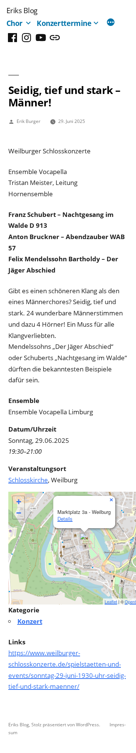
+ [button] (18, 501)
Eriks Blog (21, 10)
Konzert (29, 621)
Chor (14, 23)
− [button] (18, 513)
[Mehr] (110, 22)
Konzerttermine (64, 23)
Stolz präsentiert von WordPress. (66, 724)
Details (65, 518)
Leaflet (111, 601)
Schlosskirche (28, 480)
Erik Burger (28, 121)
